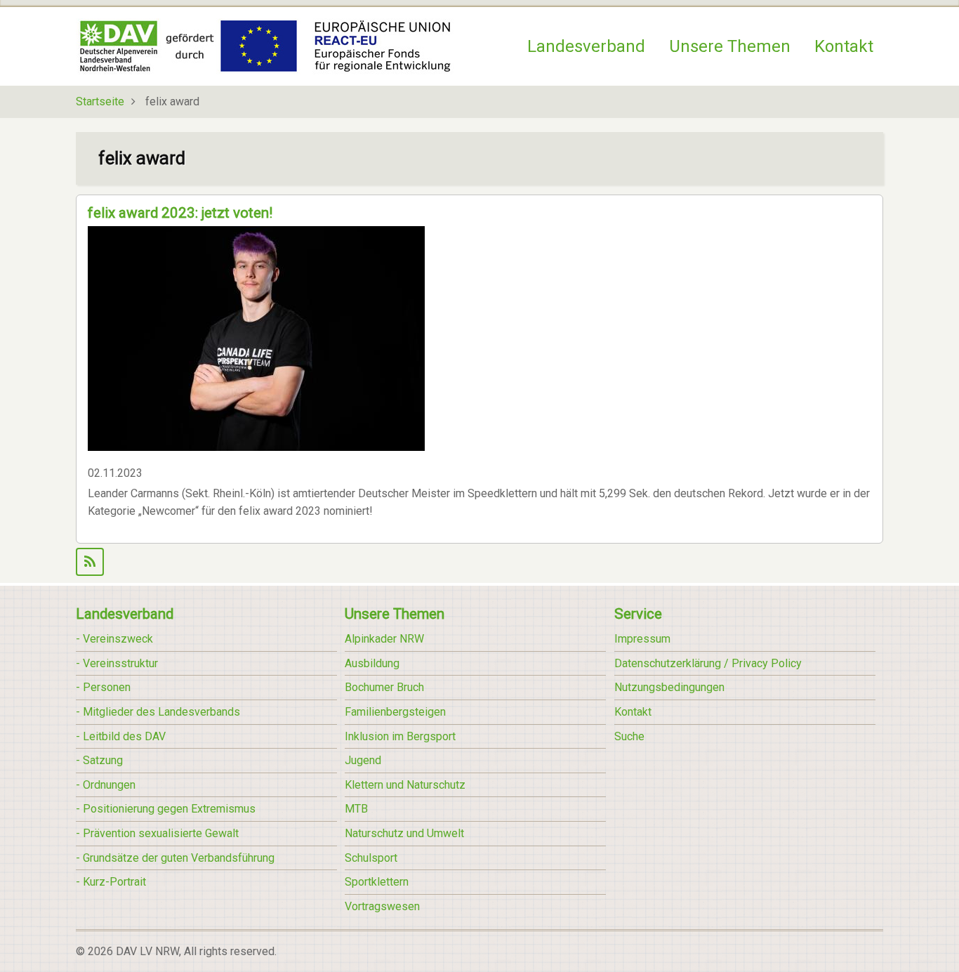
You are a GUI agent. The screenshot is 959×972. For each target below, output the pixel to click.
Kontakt (843, 46)
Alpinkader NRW (384, 638)
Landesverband (586, 46)
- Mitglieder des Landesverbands (158, 711)
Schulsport (371, 858)
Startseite (100, 101)
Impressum (642, 638)
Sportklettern (377, 881)
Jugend (363, 760)
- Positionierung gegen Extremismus (166, 808)
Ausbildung (372, 663)
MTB (356, 808)
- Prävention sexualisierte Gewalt (157, 833)
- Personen (103, 687)
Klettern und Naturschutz (405, 785)
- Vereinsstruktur (117, 663)
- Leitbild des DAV (121, 736)
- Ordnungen (105, 785)
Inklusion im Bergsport (400, 736)
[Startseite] (265, 45)
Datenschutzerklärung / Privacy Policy (708, 663)
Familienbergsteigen (395, 711)
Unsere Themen (730, 46)
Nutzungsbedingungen (669, 687)
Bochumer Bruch (384, 687)
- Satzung (99, 760)
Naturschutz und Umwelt (404, 833)
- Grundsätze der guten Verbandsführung (175, 858)
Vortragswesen (382, 906)
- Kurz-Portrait (111, 881)
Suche (629, 736)
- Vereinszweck (114, 638)
